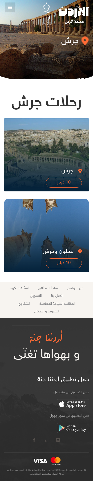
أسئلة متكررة (19, 288)
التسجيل (36, 296)
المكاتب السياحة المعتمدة (57, 304)
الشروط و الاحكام (46, 311)
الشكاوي (24, 304)
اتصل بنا (57, 296)
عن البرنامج (75, 288)
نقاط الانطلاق (48, 288)
